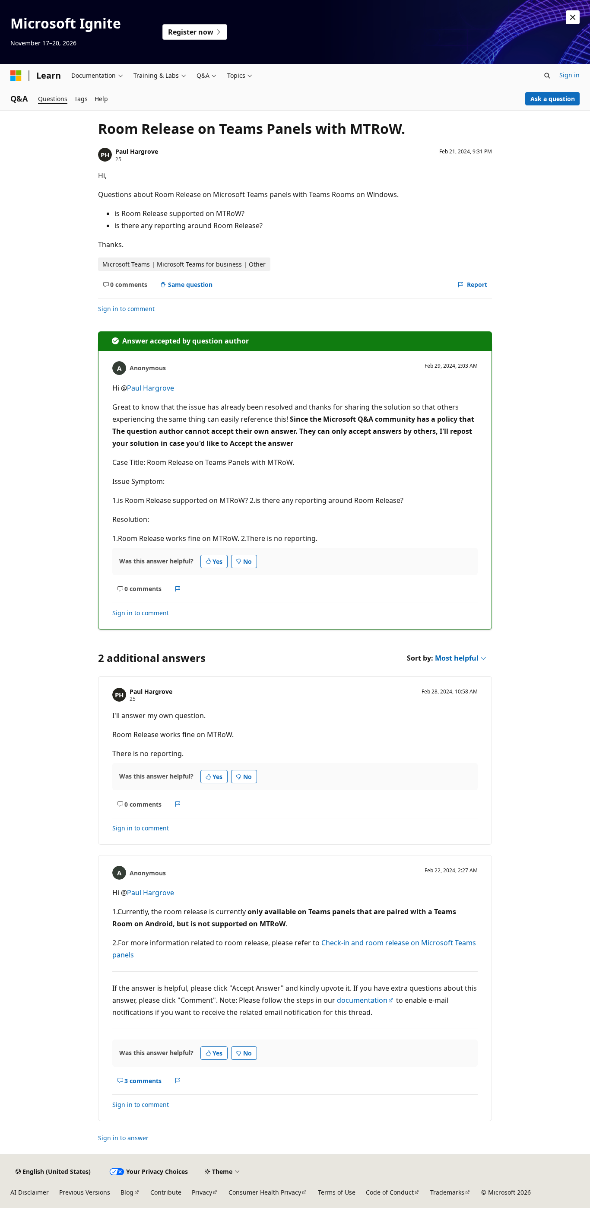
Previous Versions (84, 1192)
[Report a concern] (177, 589)
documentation (362, 1000)
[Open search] (547, 75)
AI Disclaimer (29, 1192)
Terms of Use (336, 1192)
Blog (127, 1192)
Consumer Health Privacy (264, 1192)
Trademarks (447, 1192)
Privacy (202, 1192)
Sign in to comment (126, 309)
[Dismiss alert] (573, 17)
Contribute (165, 1192)
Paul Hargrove (136, 151)
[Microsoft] (16, 75)
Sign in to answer (123, 1138)
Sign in (569, 75)
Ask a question (552, 99)
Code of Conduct (390, 1192)
